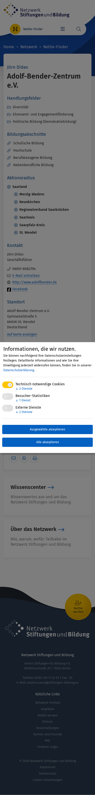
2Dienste (23, 389)
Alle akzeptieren (47, 442)
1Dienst (22, 400)
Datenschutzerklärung (18, 370)
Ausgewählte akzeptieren (47, 429)
